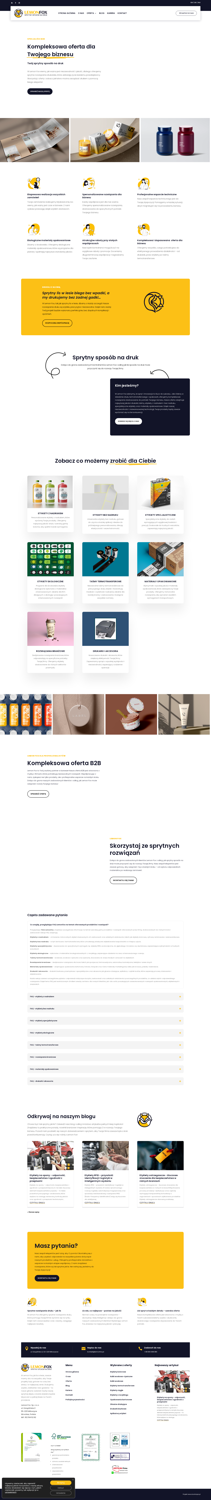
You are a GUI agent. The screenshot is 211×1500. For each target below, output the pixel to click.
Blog (101, 13)
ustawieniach (10, 1492)
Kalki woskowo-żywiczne (121, 1376)
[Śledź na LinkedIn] (12, 3)
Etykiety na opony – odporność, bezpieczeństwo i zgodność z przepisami (47, 1178)
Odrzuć (61, 1488)
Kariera (111, 13)
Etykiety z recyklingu (119, 1395)
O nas (81, 13)
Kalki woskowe (116, 1381)
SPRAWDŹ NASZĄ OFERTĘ (40, 91)
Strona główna (66, 13)
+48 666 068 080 (150, 1352)
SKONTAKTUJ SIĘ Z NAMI (123, 880)
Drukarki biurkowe (118, 1409)
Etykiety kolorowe (118, 1372)
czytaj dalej (37, 1202)
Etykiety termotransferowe (122, 1385)
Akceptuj (60, 1483)
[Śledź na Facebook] (15, 3)
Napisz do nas (187, 13)
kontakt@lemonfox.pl (95, 1352)
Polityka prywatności (75, 1399)
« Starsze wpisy (33, 1212)
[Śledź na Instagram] (19, 3)
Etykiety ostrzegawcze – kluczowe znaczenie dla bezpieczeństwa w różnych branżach (159, 1178)
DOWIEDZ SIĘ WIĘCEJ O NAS (128, 421)
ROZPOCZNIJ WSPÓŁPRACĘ (57, 323)
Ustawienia (60, 1493)
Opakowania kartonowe (121, 1399)
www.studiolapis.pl (194, 1494)
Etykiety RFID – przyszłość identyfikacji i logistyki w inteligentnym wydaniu (99, 1178)
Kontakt (122, 13)
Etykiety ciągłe (116, 1390)
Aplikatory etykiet (118, 1413)
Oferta (90, 13)
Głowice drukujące (118, 1404)
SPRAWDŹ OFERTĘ (38, 794)
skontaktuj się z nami (47, 1278)
